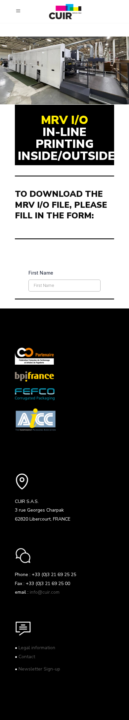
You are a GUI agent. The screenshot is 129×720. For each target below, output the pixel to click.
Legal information (37, 648)
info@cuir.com (45, 592)
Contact (27, 657)
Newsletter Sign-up (39, 669)
